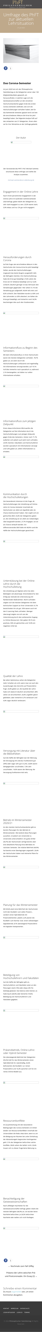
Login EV (19, 1312)
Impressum (14, 1308)
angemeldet (16, 1292)
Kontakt (6, 1308)
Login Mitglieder (9, 1312)
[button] (6, 68)
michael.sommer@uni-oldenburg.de (21, 180)
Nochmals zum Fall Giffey (21, 1266)
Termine (27, 1312)
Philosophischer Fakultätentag (20, 1321)
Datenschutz (24, 1308)
